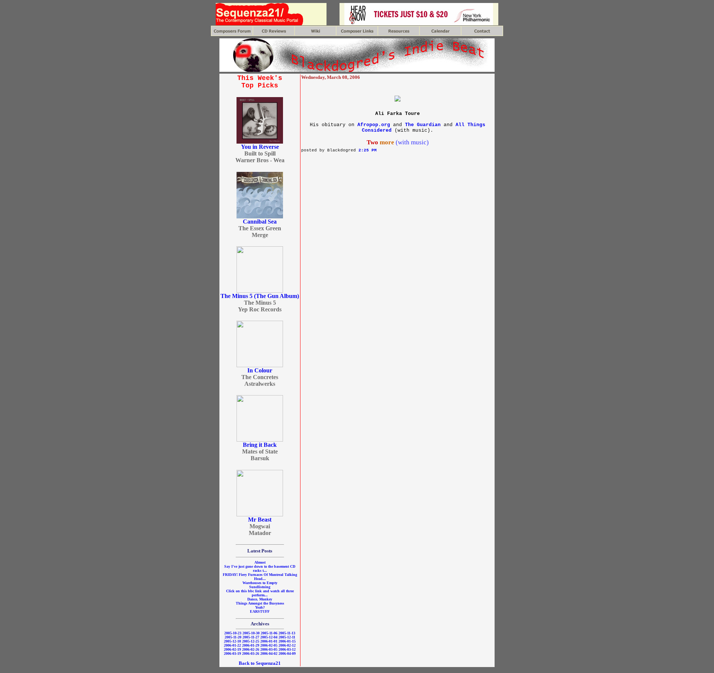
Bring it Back (260, 445)
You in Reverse (260, 147)
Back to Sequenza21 (260, 663)
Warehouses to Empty (259, 583)
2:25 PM (367, 150)
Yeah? (260, 607)
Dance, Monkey (259, 599)
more (387, 142)
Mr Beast (259, 519)
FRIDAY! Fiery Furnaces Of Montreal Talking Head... (260, 577)
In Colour (259, 370)
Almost (260, 562)
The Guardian (423, 125)
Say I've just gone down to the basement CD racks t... (259, 568)
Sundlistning (259, 587)
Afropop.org (373, 125)
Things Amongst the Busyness (260, 603)
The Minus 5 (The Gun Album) (260, 296)
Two (372, 142)
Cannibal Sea (260, 221)
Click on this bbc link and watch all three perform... (260, 593)
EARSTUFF (260, 611)
